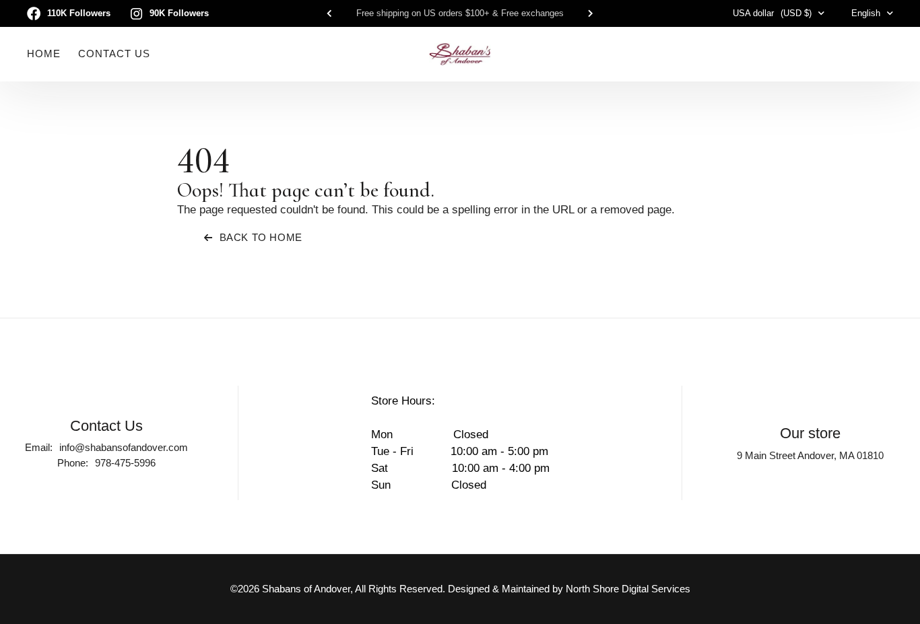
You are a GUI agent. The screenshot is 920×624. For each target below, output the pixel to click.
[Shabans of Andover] (460, 54)
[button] (329, 13)
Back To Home (261, 237)
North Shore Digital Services (628, 588)
